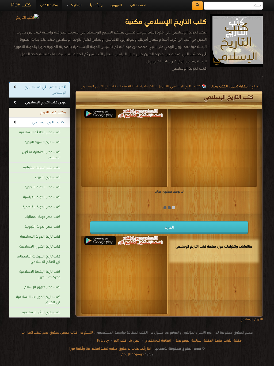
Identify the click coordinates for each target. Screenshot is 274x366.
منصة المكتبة (212, 341)
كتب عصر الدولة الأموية (42, 187)
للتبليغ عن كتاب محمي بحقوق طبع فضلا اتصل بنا (57, 333)
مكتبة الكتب (49, 5)
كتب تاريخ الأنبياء (47, 177)
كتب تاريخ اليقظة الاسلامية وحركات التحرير (39, 274)
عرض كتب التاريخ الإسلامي (45, 102)
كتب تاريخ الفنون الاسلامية (39, 246)
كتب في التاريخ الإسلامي (98, 86)
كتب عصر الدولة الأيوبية (42, 226)
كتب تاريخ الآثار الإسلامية (41, 312)
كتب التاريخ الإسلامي (48, 122)
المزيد (169, 227)
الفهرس (116, 5)
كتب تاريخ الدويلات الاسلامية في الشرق (38, 300)
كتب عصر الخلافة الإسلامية (39, 132)
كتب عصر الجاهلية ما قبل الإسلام (41, 155)
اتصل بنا (134, 341)
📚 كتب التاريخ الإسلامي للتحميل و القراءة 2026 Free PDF (163, 86)
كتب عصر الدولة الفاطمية (41, 207)
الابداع (256, 86)
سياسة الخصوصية (188, 341)
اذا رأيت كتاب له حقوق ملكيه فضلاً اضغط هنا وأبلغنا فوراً (110, 349)
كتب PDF (21, 5)
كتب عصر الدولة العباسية (41, 197)
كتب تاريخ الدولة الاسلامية (40, 236)
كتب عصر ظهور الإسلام (42, 287)
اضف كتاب (138, 5)
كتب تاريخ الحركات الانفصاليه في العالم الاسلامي (38, 259)
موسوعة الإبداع (132, 354)
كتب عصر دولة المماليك (42, 217)
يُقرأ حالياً (96, 5)
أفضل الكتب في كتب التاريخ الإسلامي (45, 90)
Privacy (103, 341)
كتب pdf (120, 341)
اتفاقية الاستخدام (157, 341)
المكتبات (75, 5)
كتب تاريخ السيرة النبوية (42, 142)
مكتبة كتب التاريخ (53, 112)
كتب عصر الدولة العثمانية (41, 167)
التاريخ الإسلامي (251, 319)
